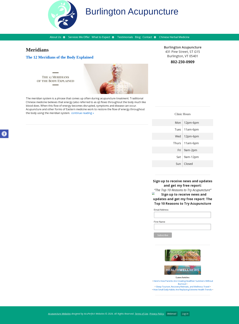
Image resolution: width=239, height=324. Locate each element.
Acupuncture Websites (59, 313)
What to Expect (101, 37)
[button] (4, 134)
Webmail (171, 313)
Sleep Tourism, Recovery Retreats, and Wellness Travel (182, 286)
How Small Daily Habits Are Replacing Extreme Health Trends (182, 289)
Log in (185, 313)
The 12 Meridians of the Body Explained (59, 57)
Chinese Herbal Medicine (174, 37)
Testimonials (125, 37)
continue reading (82, 113)
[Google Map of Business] (182, 84)
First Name (159, 221)
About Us (55, 37)
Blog (138, 37)
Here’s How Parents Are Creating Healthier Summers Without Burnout (183, 282)
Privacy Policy (156, 313)
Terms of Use (141, 313)
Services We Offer (79, 37)
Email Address (161, 209)
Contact (147, 37)
